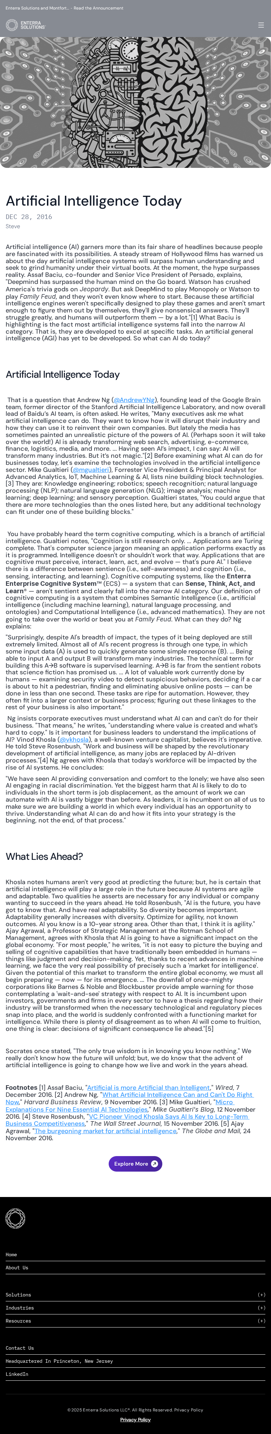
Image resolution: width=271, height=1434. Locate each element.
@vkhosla (74, 739)
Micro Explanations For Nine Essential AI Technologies (120, 1106)
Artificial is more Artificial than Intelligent (148, 1087)
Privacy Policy (135, 1419)
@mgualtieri (91, 470)
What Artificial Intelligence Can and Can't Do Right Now (130, 1098)
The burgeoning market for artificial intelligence (105, 1131)
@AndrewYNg (134, 400)
